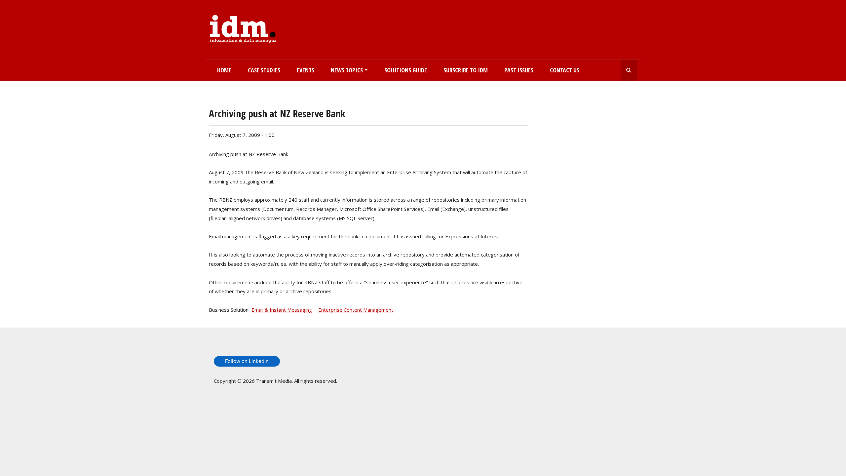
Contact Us (564, 70)
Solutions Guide (405, 70)
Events (305, 70)
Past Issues (518, 70)
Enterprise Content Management (355, 309)
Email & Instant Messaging (281, 309)
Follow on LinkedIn (247, 361)
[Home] (243, 27)
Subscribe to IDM (465, 70)
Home (224, 70)
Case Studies (264, 70)
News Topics (347, 70)
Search (629, 70)
